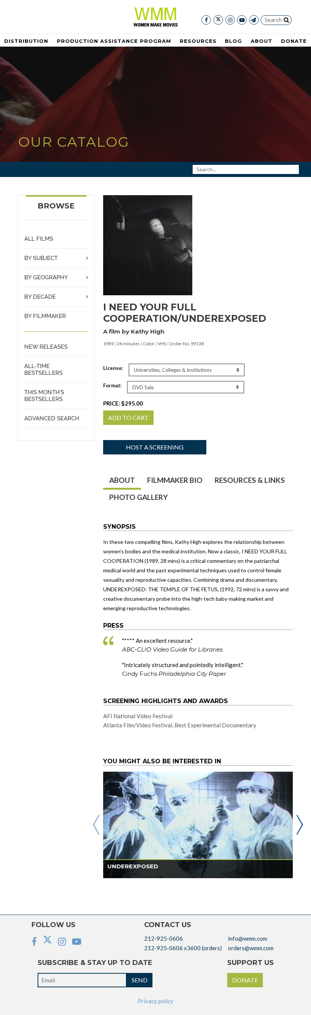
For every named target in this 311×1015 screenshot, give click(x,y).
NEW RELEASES (46, 346)
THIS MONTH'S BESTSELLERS (44, 396)
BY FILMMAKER (45, 316)
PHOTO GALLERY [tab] (138, 497)
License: (113, 368)
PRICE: (123, 403)
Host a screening (155, 447)
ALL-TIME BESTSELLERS (43, 369)
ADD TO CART (128, 417)
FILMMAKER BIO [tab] (175, 480)
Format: (112, 385)
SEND (140, 980)
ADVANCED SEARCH (51, 418)
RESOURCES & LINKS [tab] (250, 480)
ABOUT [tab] (122, 480)
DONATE (245, 980)
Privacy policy (155, 1001)
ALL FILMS (38, 238)
